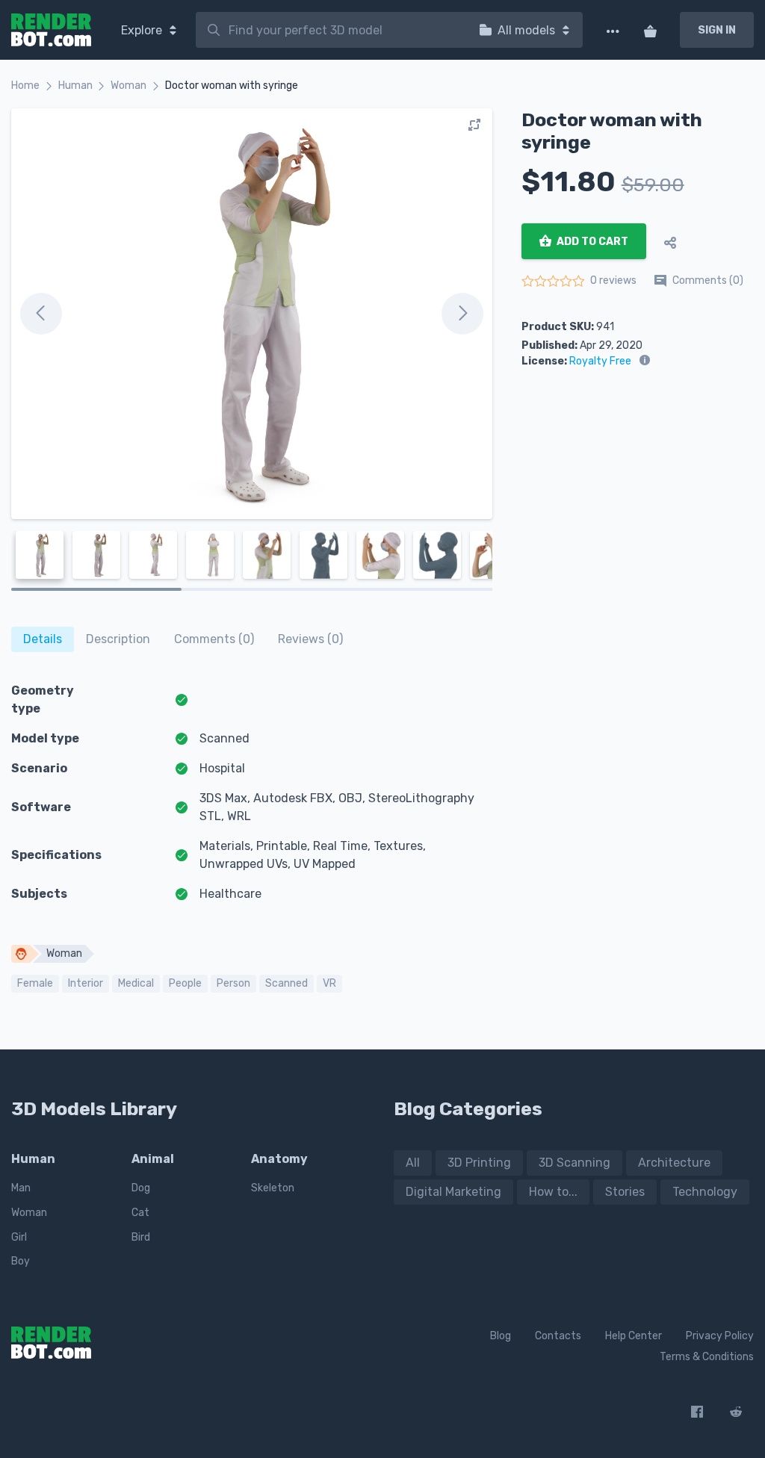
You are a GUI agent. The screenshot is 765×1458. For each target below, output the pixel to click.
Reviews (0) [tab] (310, 639)
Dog (140, 1188)
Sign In (717, 30)
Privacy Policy (720, 1336)
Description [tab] (118, 639)
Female (35, 983)
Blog (500, 1336)
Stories (625, 1192)
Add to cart (591, 241)
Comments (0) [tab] (214, 639)
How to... (553, 1192)
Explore (143, 30)
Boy (20, 1261)
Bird (140, 1237)
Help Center (633, 1336)
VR (329, 983)
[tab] (42, 639)
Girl (19, 1237)
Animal (152, 1159)
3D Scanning (574, 1162)
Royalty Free (600, 361)
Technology (704, 1192)
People (185, 983)
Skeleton (272, 1188)
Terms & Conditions (707, 1356)
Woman (128, 85)
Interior (85, 983)
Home (25, 85)
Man (21, 1188)
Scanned (286, 983)
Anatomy (279, 1159)
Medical (136, 983)
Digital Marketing (453, 1192)
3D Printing (479, 1162)
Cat (140, 1212)
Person (233, 983)
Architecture (674, 1162)
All (413, 1162)
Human (75, 85)
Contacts (558, 1336)
